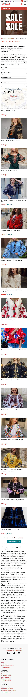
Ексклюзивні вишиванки (7, 665)
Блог (2, 662)
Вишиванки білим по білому (8, 690)
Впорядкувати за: (6, 72)
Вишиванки (11, 38)
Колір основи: (5, 83)
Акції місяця (4, 664)
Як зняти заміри (5, 667)
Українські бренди (6, 680)
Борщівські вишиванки (7, 688)
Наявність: (4, 67)
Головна (3, 38)
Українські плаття (6, 679)
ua (22, 1)
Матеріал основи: (6, 77)
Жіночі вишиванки (6, 673)
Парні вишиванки (6, 677)
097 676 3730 (5, 1)
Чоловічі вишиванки (6, 675)
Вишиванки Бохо (5, 687)
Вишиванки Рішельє (6, 692)
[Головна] (6, 5)
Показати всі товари (14, 541)
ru (25, 1)
